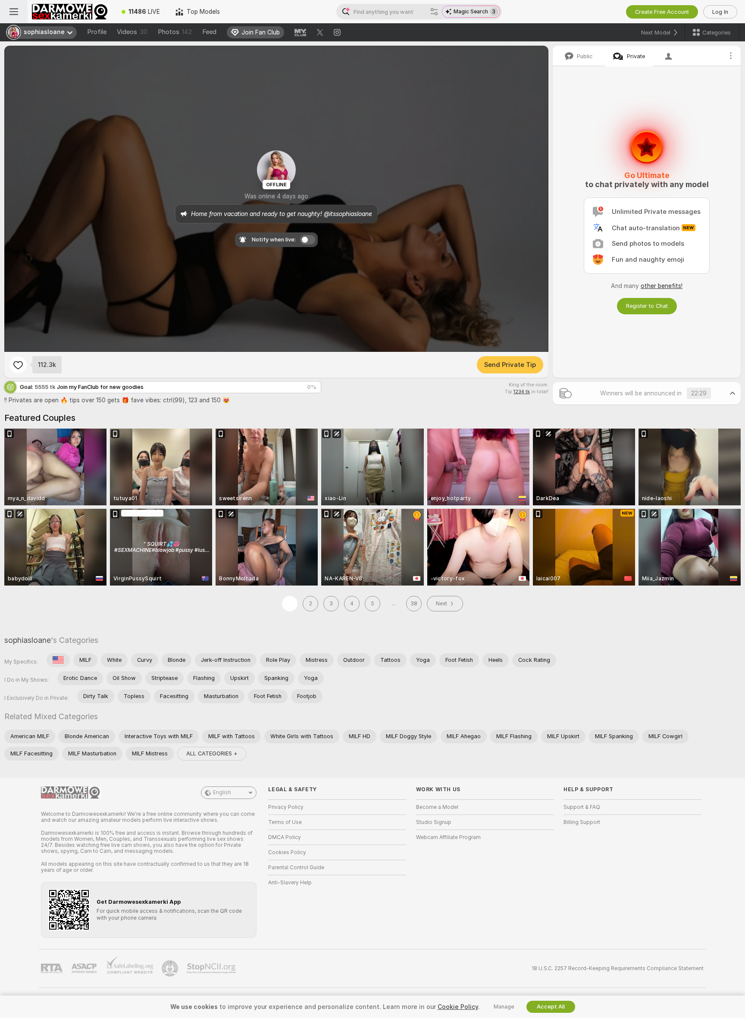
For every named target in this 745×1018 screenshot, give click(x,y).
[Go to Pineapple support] (171, 968)
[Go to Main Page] (71, 11)
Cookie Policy (458, 1006)
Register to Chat (647, 306)
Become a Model (437, 807)
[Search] (434, 12)
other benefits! (661, 285)
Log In (720, 12)
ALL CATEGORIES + (212, 753)
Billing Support (581, 822)
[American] (58, 660)
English (222, 792)
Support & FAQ (581, 807)
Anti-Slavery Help (290, 883)
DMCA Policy (284, 837)
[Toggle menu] (14, 11)
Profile (96, 32)
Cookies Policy (287, 852)
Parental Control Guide (296, 868)
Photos (175, 32)
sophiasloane (27, 640)
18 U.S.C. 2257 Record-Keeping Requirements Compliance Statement (618, 968)
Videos (132, 32)
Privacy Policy (286, 807)
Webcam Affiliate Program (448, 837)
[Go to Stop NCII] (212, 968)
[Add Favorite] (18, 364)
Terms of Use (285, 822)
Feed (209, 32)
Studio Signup (433, 822)
